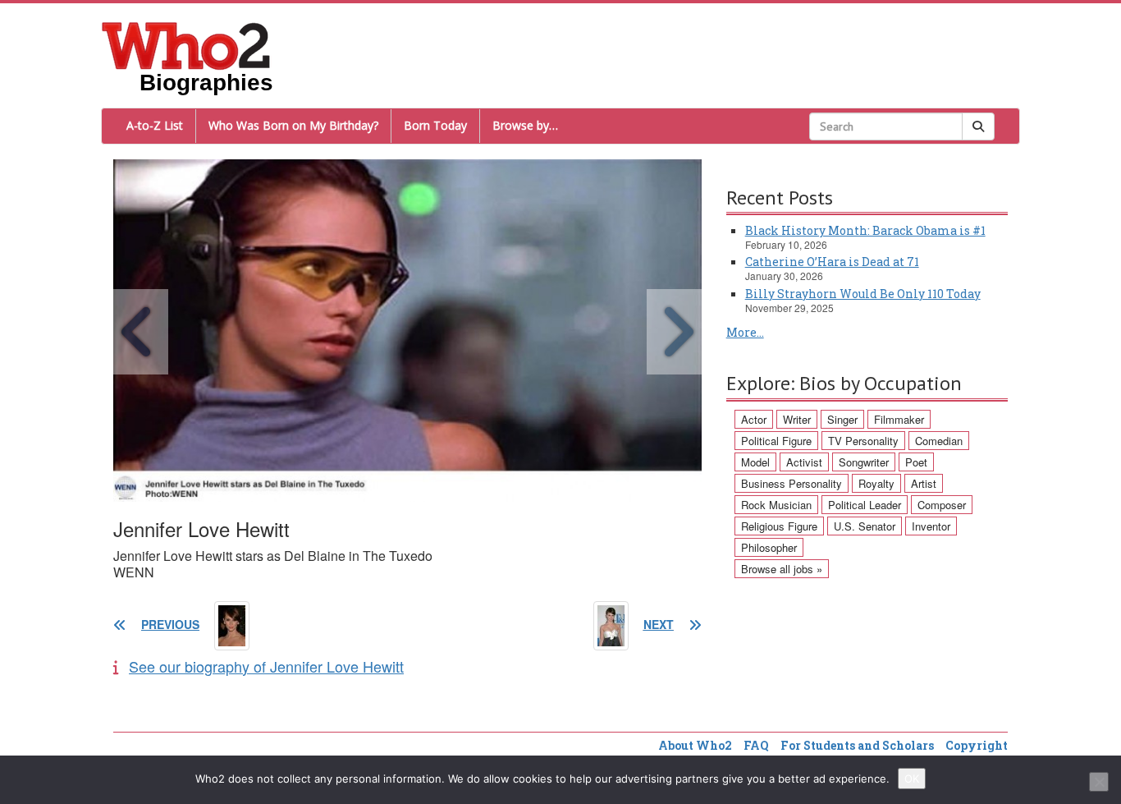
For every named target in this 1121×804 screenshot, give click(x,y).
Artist (923, 483)
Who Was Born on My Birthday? (293, 125)
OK (911, 778)
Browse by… (525, 125)
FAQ (756, 745)
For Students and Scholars (857, 745)
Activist (804, 462)
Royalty (876, 483)
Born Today (435, 125)
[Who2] (186, 44)
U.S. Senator (864, 526)
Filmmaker (899, 419)
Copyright (976, 745)
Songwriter (864, 462)
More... (745, 332)
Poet (916, 462)
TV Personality (863, 440)
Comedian (939, 440)
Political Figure (776, 440)
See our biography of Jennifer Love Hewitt (266, 666)
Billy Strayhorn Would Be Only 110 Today (863, 293)
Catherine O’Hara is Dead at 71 (832, 261)
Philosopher (769, 547)
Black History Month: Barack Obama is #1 (865, 230)
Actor (753, 419)
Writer (797, 419)
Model (755, 462)
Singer (842, 419)
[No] (1099, 782)
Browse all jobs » (781, 569)
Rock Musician (776, 504)
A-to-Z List (154, 125)
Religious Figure (779, 526)
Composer (941, 504)
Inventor (931, 526)
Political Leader (864, 504)
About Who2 (695, 745)
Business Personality (791, 483)
